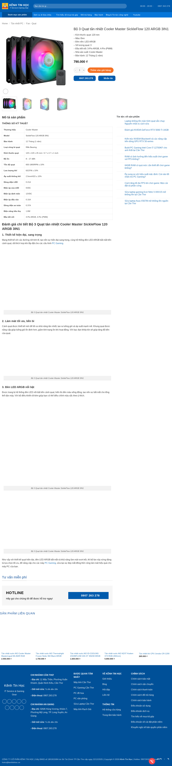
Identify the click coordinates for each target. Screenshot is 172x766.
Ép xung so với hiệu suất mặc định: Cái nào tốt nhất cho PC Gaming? (147, 175)
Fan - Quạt (31, 23)
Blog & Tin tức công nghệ (117, 15)
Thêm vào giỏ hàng (100, 70)
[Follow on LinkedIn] (12, 707)
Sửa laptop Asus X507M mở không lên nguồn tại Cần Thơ (146, 202)
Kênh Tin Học (126, 759)
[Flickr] (21, 707)
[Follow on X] (19, 701)
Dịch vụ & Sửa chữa (42, 15)
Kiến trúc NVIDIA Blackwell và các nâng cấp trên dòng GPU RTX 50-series (146, 140)
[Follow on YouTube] (17, 707)
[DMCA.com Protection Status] (14, 725)
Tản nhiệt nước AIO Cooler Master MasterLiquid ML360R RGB (16, 654)
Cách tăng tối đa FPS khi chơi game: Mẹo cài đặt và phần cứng (146, 184)
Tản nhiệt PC (17, 23)
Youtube (136, 15)
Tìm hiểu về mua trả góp (67, 15)
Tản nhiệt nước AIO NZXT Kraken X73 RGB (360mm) (119, 654)
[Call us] (24, 701)
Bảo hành (99, 15)
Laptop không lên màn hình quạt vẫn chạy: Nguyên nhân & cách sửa (145, 122)
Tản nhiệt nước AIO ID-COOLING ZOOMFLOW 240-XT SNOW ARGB (85, 654)
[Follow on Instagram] (9, 701)
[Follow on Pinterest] (7, 707)
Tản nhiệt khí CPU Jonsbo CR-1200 (154, 653)
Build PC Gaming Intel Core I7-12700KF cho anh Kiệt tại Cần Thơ (146, 149)
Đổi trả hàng (86, 15)
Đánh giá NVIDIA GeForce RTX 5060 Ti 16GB (147, 130)
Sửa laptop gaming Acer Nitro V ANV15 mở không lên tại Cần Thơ (145, 193)
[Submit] (124, 6)
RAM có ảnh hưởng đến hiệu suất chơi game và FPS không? (146, 157)
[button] (133, 6)
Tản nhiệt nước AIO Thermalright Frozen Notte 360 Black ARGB (50, 654)
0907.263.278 (50, 695)
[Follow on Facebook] (4, 701)
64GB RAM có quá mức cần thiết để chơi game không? (147, 166)
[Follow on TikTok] (14, 701)
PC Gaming (57, 243)
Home (5, 23)
